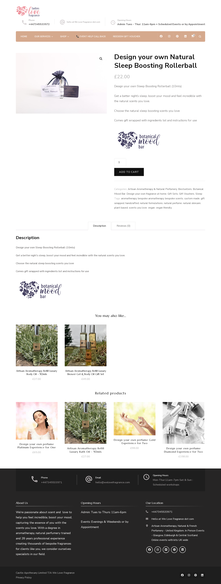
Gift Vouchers (186, 194)
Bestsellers (185, 189)
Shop (63, 36)
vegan (151, 207)
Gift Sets (173, 194)
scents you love (138, 207)
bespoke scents (174, 198)
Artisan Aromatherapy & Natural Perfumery (152, 189)
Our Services (42, 36)
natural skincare (192, 203)
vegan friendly (164, 207)
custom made (192, 198)
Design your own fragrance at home (146, 194)
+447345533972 (39, 24)
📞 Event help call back (91, 36)
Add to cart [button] (36, 346)
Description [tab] (99, 226)
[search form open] (200, 36)
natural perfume (173, 203)
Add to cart (129, 172)
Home (24, 36)
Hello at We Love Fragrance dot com (172, 519)
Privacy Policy (24, 577)
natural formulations (151, 203)
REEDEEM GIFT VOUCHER (126, 36)
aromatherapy (129, 198)
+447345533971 (51, 482)
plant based (121, 207)
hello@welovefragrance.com (112, 482)
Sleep (198, 194)
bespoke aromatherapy (151, 198)
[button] (101, 59)
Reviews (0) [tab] (123, 226)
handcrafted (132, 203)
